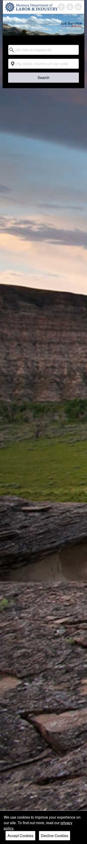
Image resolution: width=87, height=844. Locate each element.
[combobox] (43, 50)
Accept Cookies (20, 835)
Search (43, 77)
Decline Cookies (54, 835)
